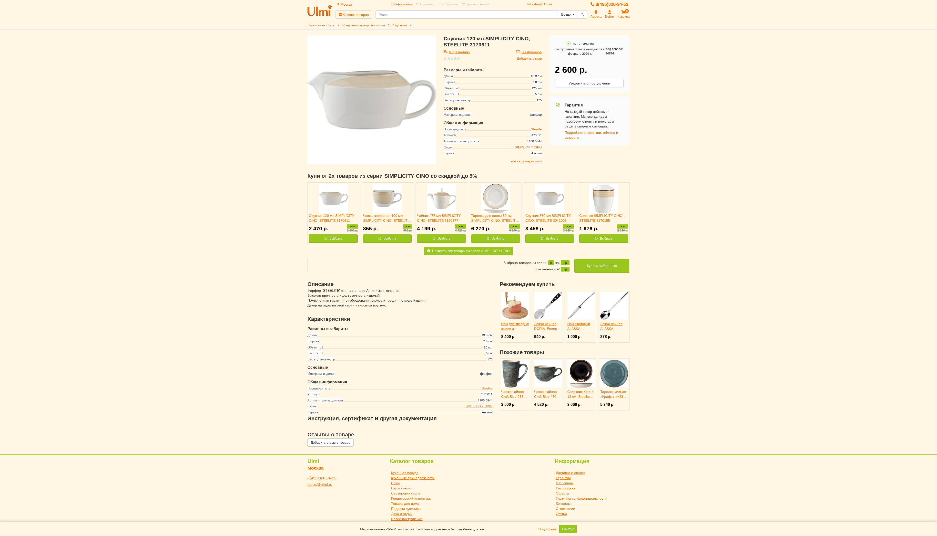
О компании (565, 508)
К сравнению (459, 51)
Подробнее (547, 528)
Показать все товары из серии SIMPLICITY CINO (471, 251)
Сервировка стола (405, 493)
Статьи (561, 513)
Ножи (395, 482)
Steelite (536, 129)
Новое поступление (407, 518)
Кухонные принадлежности (413, 477)
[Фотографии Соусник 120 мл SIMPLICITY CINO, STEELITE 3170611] (371, 99)
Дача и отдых (401, 513)
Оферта (562, 493)
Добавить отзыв (529, 58)
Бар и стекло (401, 487)
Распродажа (566, 487)
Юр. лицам (564, 482)
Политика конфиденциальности (581, 498)
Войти (609, 16)
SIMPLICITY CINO (528, 147)
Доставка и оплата (570, 472)
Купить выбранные (602, 266)
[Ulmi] (319, 10)
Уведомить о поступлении (589, 83)
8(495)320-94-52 (612, 4)
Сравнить (426, 4)
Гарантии (563, 477)
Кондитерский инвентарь (411, 498)
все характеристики (526, 160)
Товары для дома (405, 503)
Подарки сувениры (406, 508)
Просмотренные (477, 4)
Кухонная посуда (404, 472)
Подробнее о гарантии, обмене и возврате (591, 135)
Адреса (596, 16)
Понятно (568, 529)
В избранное (531, 51)
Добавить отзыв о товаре (330, 442)
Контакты (563, 503)
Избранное (449, 4)
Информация (402, 4)
